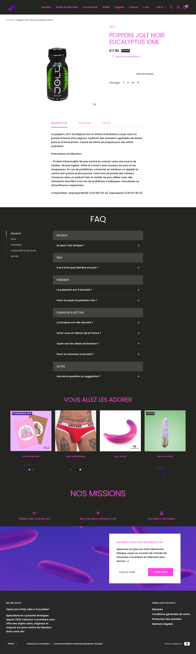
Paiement (17, 244)
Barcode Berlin (75, 456)
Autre (14, 256)
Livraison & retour (23, 250)
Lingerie (119, 7)
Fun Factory (165, 456)
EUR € (159, 7)
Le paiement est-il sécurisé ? (74, 289)
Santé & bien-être (67, 7)
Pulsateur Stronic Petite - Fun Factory (165, 462)
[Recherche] (171, 7)
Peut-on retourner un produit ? (75, 354)
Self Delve (120, 456)
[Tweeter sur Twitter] (133, 83)
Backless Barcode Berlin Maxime (75, 460)
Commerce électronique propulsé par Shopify (78, 643)
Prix (13, 239)
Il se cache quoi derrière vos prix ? (77, 267)
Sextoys (46, 7)
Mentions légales (162, 624)
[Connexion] (178, 7)
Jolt (112, 26)
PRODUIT (16, 233)
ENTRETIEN (84, 123)
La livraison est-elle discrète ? (75, 322)
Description (59, 123)
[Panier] (184, 7)
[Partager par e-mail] (138, 83)
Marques (157, 609)
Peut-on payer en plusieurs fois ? (77, 300)
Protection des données (166, 619)
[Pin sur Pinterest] (128, 83)
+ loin (146, 7)
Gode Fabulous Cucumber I (120, 460)
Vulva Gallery (31, 456)
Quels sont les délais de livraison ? (78, 343)
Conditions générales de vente (171, 614)
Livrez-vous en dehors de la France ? (79, 333)
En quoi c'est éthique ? (70, 245)
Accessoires (90, 7)
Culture (133, 7)
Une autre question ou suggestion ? (78, 376)
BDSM (106, 7)
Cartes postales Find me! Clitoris (31, 460)
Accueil (10, 20)
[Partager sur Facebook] (123, 83)
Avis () (106, 123)
